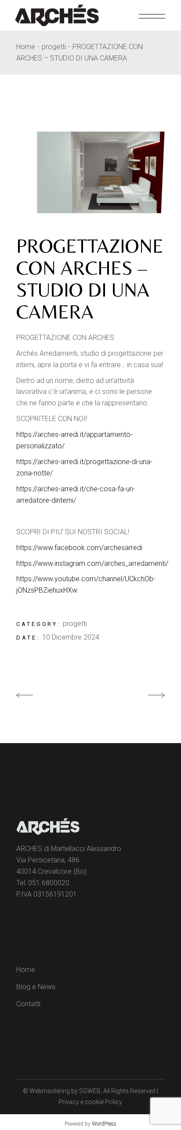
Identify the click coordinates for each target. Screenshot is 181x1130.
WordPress (104, 1124)
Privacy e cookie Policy (90, 1101)
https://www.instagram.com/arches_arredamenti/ (92, 563)
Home (25, 970)
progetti (75, 623)
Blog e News (35, 987)
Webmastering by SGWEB (65, 1090)
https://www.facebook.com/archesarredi (79, 548)
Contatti (28, 1004)
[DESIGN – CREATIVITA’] (90, 172)
